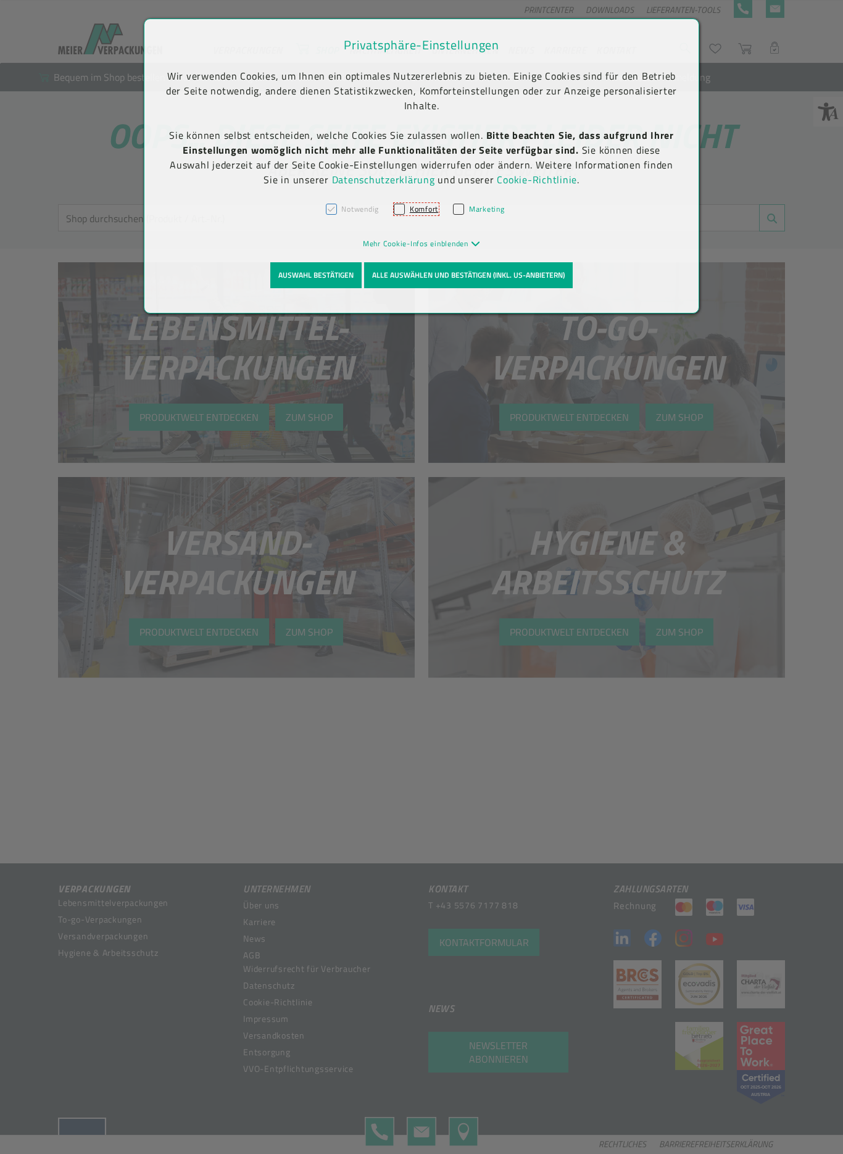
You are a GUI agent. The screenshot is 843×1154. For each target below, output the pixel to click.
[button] (422, 243)
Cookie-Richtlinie (537, 179)
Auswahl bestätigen (316, 275)
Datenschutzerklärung (383, 179)
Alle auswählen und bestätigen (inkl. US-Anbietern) (468, 275)
